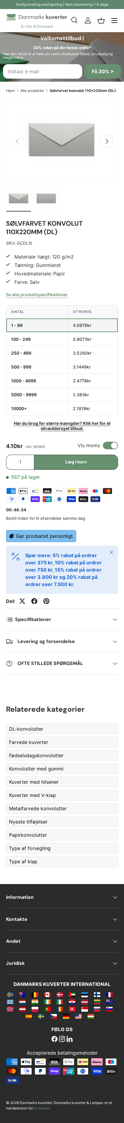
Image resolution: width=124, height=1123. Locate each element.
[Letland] (84, 1002)
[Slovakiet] (97, 1009)
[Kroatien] (72, 1002)
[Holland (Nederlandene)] (22, 1002)
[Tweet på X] (22, 601)
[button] (101, 20)
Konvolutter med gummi (36, 769)
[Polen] (35, 1009)
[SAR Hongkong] (72, 1009)
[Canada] (47, 994)
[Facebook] (54, 1040)
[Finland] (97, 994)
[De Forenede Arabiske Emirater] (72, 994)
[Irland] (47, 1002)
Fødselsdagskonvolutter (36, 755)
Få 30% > (103, 71)
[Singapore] (84, 1009)
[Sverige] (41, 1016)
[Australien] (22, 994)
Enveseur (41, 1108)
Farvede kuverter (28, 742)
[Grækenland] (10, 1002)
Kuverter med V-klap (32, 795)
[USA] (78, 1016)
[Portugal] (47, 1009)
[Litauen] (97, 1002)
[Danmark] (60, 994)
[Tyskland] (66, 1016)
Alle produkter (32, 90)
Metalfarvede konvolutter (38, 808)
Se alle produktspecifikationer (37, 294)
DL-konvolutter (26, 729)
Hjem (10, 90)
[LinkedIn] (70, 1040)
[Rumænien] (60, 1009)
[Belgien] (35, 994)
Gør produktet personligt (44, 536)
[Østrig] (22, 1009)
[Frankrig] (109, 994)
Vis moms (89, 445)
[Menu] (114, 20)
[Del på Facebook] (34, 601)
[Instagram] (62, 1040)
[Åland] (10, 994)
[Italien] (60, 1002)
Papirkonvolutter (28, 835)
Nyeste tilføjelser (28, 822)
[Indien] (35, 1002)
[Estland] (84, 994)
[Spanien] (29, 1016)
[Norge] (10, 1009)
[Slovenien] (109, 1009)
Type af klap (23, 861)
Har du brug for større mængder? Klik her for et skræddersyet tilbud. (62, 426)
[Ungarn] (91, 1016)
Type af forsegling (30, 848)
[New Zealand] (109, 1002)
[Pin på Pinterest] (46, 601)
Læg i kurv (76, 461)
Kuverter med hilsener (34, 782)
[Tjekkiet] (53, 1016)
